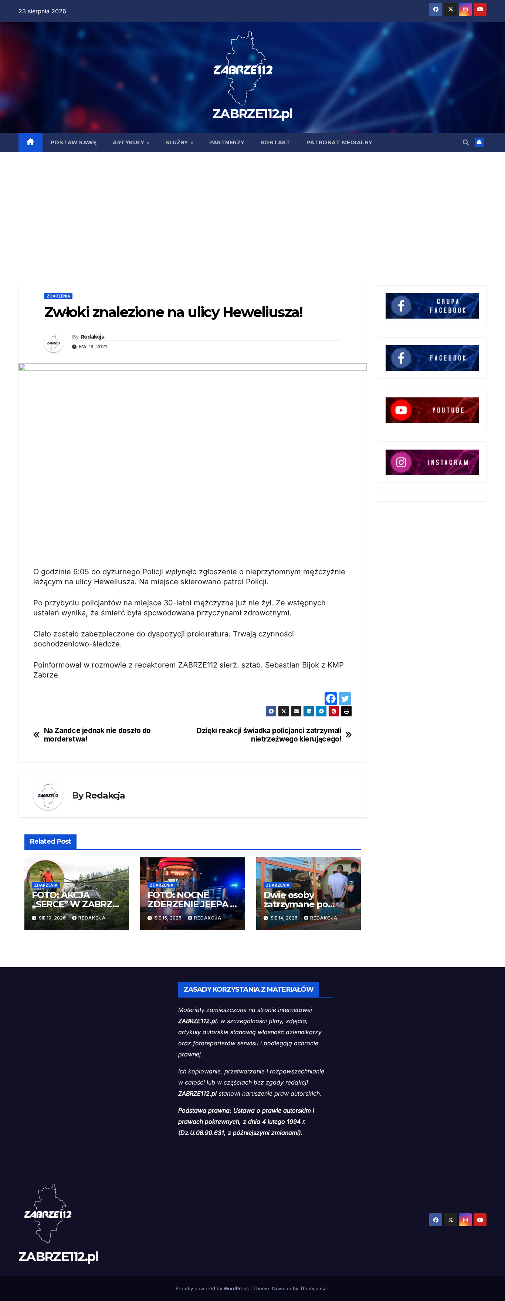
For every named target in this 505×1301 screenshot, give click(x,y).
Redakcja (92, 336)
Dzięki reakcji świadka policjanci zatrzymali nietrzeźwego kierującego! (269, 734)
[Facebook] (331, 698)
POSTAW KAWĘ (74, 142)
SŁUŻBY (178, 142)
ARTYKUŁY (129, 142)
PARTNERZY (227, 142)
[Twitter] (345, 698)
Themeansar (314, 1288)
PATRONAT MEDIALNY (339, 142)
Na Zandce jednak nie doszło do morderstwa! (97, 734)
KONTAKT (276, 142)
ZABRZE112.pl (252, 113)
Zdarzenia (58, 296)
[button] (466, 142)
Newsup (281, 1288)
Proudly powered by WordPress (213, 1288)
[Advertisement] (252, 207)
